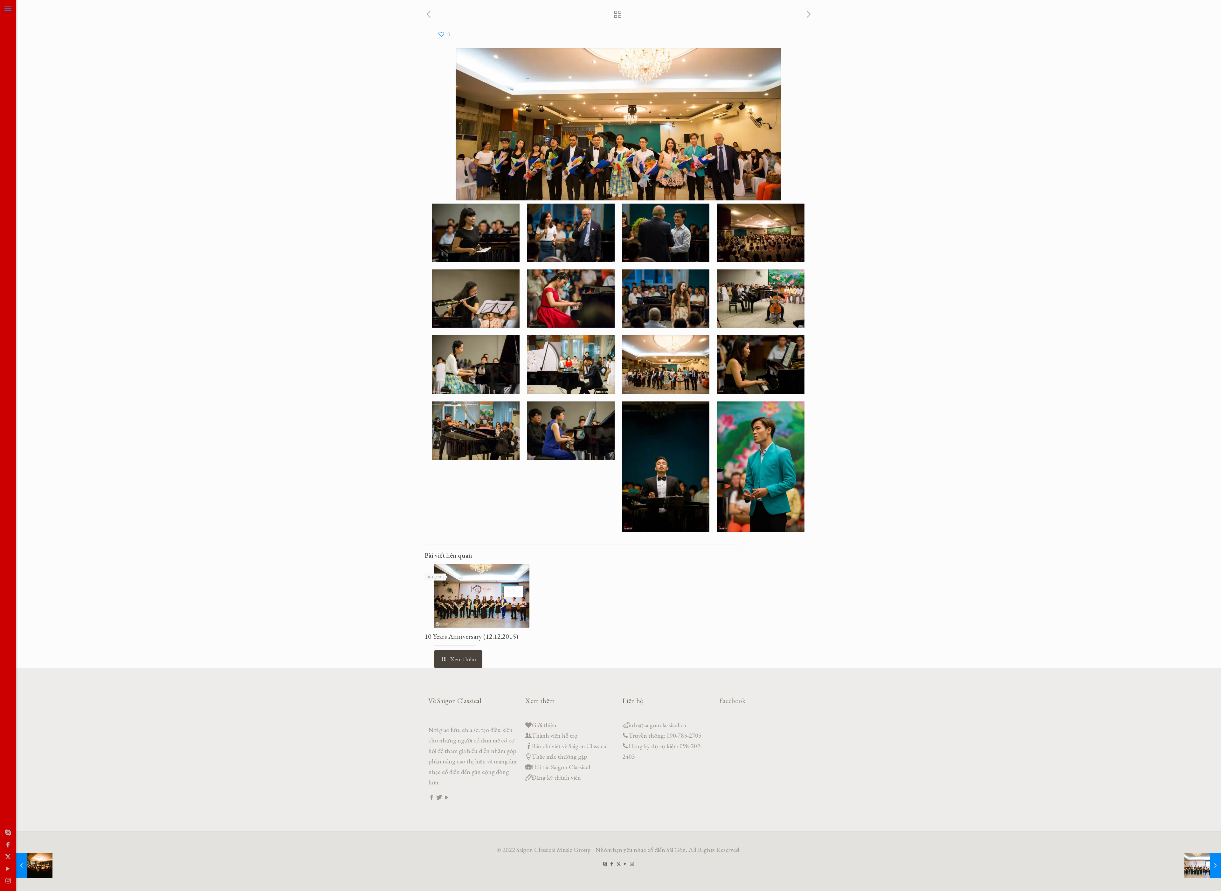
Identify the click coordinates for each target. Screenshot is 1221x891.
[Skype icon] (8, 832)
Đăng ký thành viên (556, 777)
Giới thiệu (544, 725)
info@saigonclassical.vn (657, 725)
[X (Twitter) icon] (8, 857)
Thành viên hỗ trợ (554, 735)
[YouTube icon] (8, 869)
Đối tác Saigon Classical (561, 767)
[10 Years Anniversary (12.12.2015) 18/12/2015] (1202, 865)
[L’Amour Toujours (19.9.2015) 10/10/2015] (34, 865)
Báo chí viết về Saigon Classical (570, 746)
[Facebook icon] (8, 844)
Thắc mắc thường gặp (559, 756)
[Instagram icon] (8, 881)
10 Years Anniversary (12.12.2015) (471, 636)
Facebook (732, 700)
